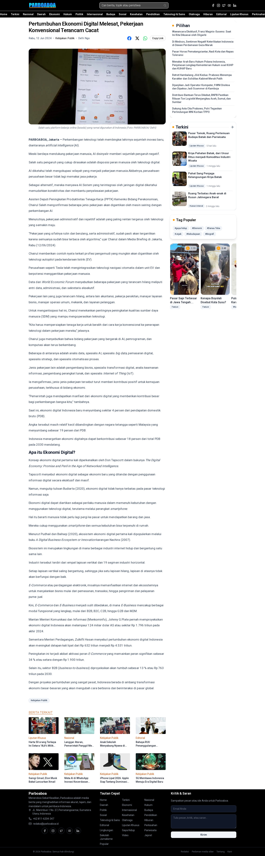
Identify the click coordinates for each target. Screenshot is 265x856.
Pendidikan (153, 14)
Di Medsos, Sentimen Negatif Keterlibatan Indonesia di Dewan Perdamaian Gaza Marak (202, 43)
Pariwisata (150, 830)
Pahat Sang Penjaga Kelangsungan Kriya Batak (205, 175)
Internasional (95, 14)
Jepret (148, 835)
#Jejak (178, 234)
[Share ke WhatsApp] (145, 38)
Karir (230, 851)
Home (3, 14)
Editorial (221, 14)
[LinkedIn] (234, 5)
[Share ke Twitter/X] (137, 38)
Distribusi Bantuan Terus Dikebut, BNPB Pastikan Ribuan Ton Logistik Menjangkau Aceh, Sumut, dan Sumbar (201, 98)
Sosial (122, 14)
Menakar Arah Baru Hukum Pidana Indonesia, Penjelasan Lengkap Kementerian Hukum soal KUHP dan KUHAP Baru (202, 65)
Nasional (28, 14)
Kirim (203, 834)
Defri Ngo (84, 38)
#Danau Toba (213, 228)
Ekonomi (54, 14)
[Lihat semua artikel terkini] (232, 127)
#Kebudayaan (193, 234)
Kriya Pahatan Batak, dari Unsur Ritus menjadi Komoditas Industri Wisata (209, 157)
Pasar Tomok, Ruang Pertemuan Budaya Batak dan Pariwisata (209, 135)
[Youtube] (229, 5)
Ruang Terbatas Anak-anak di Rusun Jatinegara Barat (207, 195)
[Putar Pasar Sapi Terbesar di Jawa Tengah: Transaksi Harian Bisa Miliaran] (184, 269)
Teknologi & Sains (174, 14)
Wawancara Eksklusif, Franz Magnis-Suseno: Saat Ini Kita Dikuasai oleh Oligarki (201, 33)
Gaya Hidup (128, 830)
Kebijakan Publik (39, 700)
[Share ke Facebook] (129, 38)
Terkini (15, 14)
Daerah (41, 14)
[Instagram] (218, 5)
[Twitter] (224, 5)
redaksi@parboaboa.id (46, 823)
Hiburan (208, 14)
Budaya (110, 14)
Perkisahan (150, 825)
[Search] (165, 5)
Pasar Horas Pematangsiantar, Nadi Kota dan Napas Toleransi (203, 53)
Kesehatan (136, 14)
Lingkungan (106, 830)
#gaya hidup (181, 228)
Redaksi (185, 851)
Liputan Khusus (239, 14)
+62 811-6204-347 (43, 818)
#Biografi (209, 234)
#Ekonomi (197, 228)
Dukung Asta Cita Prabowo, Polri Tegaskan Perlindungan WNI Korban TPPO (197, 110)
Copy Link (157, 38)
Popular (104, 843)
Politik (79, 14)
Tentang (221, 851)
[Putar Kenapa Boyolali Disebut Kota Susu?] (215, 269)
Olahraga (194, 14)
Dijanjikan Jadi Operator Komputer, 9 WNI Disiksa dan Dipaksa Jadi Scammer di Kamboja (201, 87)
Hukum (67, 14)
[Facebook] (213, 5)
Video (125, 835)
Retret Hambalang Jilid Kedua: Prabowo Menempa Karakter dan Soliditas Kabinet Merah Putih (202, 77)
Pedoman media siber (203, 851)
